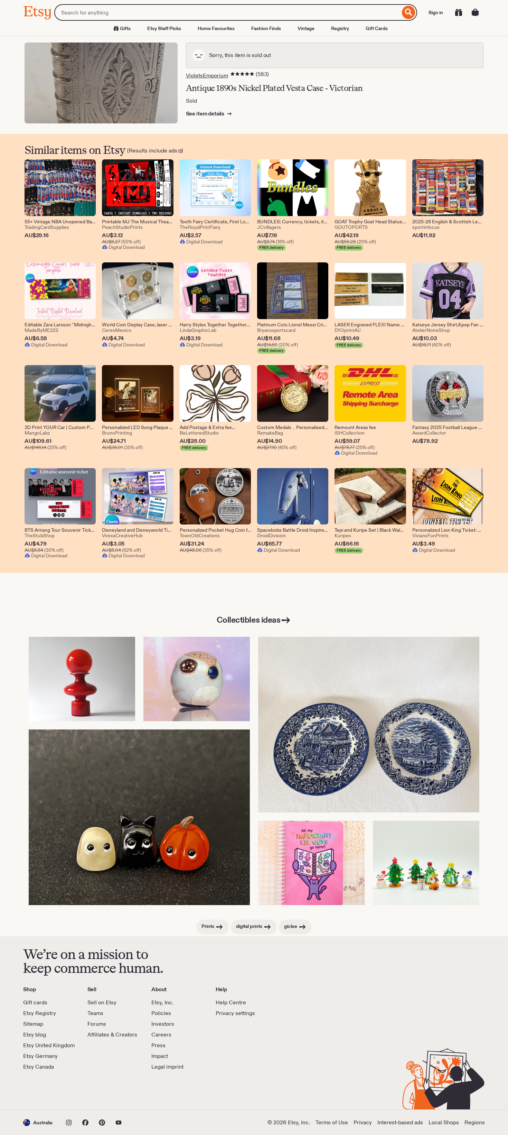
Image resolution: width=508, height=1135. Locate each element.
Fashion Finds (266, 28)
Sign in (436, 12)
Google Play (98, 1090)
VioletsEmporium (207, 75)
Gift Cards (377, 28)
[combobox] (227, 12)
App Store (46, 1090)
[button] (37, 1122)
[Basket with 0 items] (475, 12)
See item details (205, 113)
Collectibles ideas (248, 619)
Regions (474, 1122)
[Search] (408, 12)
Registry (340, 28)
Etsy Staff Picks (164, 28)
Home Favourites (216, 28)
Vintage (306, 28)
